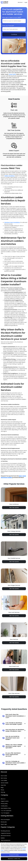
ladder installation (10, 176)
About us (3, 799)
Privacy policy (4, 803)
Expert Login (4, 824)
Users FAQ (3, 785)
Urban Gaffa (12, 74)
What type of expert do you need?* (11, 17)
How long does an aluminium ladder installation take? (13, 730)
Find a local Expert (5, 819)
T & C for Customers (6, 810)
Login (25, 2)
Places (2, 790)
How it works (4, 775)
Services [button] (20, 2)
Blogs (2, 787)
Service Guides (4, 783)
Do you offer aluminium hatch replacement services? (11, 754)
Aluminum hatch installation (12, 222)
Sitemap (3, 792)
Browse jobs (4, 822)
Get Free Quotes (14, 507)
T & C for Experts (5, 813)
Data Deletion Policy (6, 808)
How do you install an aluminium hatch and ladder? (10, 737)
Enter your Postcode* (8, 25)
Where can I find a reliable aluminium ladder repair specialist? (12, 746)
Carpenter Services (5, 833)
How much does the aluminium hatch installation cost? (13, 716)
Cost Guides (4, 780)
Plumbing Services (5, 831)
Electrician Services (5, 835)
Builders (3, 838)
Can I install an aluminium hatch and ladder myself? (12, 723)
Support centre (4, 801)
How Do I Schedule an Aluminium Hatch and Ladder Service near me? (13, 762)
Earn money (4, 778)
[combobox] (14, 21)
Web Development (5, 840)
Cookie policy (4, 806)
